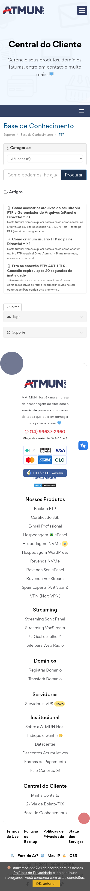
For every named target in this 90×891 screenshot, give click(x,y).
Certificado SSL (45, 517)
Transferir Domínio (45, 678)
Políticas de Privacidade (53, 834)
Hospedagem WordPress (45, 552)
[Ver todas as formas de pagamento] (45, 454)
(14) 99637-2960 (47, 432)
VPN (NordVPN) (45, 596)
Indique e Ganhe (43, 735)
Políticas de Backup (31, 836)
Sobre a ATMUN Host (45, 726)
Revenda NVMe (45, 561)
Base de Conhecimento (37, 135)
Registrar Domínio (45, 670)
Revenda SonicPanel (45, 569)
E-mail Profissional (45, 526)
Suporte (9, 135)
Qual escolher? (47, 636)
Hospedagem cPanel (45, 534)
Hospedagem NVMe (41, 543)
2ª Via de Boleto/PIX (45, 804)
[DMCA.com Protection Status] (45, 484)
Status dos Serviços (76, 836)
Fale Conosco (43, 770)
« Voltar (12, 307)
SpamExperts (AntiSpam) (45, 587)
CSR (73, 855)
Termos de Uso (12, 834)
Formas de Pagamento (45, 761)
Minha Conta (43, 795)
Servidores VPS (39, 703)
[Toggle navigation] (82, 10)
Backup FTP (45, 508)
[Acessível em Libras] (83, 445)
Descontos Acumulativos (45, 752)
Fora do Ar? (28, 855)
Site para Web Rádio (45, 645)
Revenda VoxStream (45, 578)
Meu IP (54, 855)
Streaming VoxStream (45, 627)
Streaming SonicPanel (45, 619)
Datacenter (45, 744)
